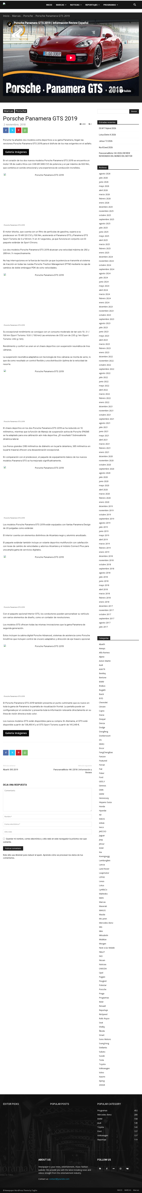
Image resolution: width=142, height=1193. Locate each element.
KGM (101, 848)
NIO (101, 956)
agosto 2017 (104, 622)
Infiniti (101, 823)
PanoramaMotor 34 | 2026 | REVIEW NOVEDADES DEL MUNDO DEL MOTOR (115, 154)
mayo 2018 (104, 585)
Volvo (101, 1072)
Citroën (102, 706)
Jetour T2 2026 (105, 141)
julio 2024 (103, 277)
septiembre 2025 (106, 219)
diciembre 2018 (106, 556)
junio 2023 (103, 331)
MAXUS (102, 910)
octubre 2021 (105, 414)
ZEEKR (102, 1085)
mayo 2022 (104, 385)
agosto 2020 (104, 473)
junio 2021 (103, 431)
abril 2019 (103, 539)
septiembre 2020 (106, 468)
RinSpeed (103, 1014)
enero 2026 (104, 202)
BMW (101, 681)
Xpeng (102, 1080)
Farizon (102, 756)
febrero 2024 (105, 298)
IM (100, 814)
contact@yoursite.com (59, 1179)
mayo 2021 (104, 435)
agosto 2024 (104, 273)
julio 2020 (103, 477)
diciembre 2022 (106, 356)
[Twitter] (12, 130)
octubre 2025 (105, 215)
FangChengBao (106, 752)
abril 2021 (103, 439)
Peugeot (103, 981)
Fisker (101, 773)
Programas (104, 997)
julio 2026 (103, 177)
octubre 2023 (105, 315)
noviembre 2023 (106, 310)
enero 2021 (104, 452)
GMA (101, 789)
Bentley (102, 673)
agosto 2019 (104, 523)
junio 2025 (103, 231)
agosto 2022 (104, 373)
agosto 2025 (104, 223)
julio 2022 (103, 377)
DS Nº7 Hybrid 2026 (107, 128)
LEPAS (102, 877)
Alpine (101, 656)
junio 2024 (103, 281)
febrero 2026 (105, 198)
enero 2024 (104, 302)
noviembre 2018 (106, 560)
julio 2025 (103, 227)
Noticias (102, 964)
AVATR (102, 669)
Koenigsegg (104, 856)
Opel (101, 972)
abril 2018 (103, 589)
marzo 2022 (104, 394)
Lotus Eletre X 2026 (107, 135)
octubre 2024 (105, 265)
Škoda (102, 1031)
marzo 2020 (104, 493)
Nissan (102, 960)
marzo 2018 (104, 593)
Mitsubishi (103, 935)
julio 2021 (103, 427)
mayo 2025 (104, 236)
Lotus (101, 885)
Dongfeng (103, 731)
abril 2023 (103, 340)
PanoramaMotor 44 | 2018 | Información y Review (73, 771)
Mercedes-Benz (106, 922)
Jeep (101, 839)
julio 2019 (103, 527)
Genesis (102, 785)
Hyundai (102, 810)
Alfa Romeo (104, 652)
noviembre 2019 (106, 510)
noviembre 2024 (106, 261)
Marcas (16, 15)
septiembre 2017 (106, 618)
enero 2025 (104, 252)
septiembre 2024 (106, 269)
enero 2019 (104, 552)
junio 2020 (103, 481)
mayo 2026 (104, 186)
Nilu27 (102, 952)
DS (100, 740)
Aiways (102, 648)
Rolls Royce (104, 1018)
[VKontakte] (127, 1168)
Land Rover (104, 868)
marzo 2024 (104, 294)
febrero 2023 (105, 348)
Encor (101, 748)
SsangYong (104, 1043)
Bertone (102, 677)
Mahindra (103, 893)
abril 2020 (103, 489)
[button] (135, 5)
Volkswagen (104, 1068)
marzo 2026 (104, 194)
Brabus (102, 686)
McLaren (103, 918)
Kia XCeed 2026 (106, 147)
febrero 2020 (105, 498)
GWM (101, 794)
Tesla (101, 1060)
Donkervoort (105, 735)
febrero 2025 (105, 248)
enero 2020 (104, 502)
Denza (102, 723)
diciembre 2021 (106, 406)
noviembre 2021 (106, 410)
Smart (101, 1035)
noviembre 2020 (106, 460)
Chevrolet (103, 702)
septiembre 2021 (106, 419)
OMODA (103, 968)
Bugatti (102, 690)
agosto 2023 (104, 323)
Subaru (102, 1051)
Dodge (102, 727)
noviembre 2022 (106, 360)
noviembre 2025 (106, 211)
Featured (103, 760)
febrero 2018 (105, 597)
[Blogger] (100, 1168)
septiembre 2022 (106, 369)
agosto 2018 (104, 572)
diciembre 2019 (106, 506)
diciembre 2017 (106, 606)
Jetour (101, 844)
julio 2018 (103, 577)
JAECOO (102, 831)
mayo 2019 (104, 535)
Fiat (100, 769)
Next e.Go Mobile (107, 947)
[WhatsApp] (25, 130)
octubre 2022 (105, 365)
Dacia (101, 715)
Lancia (102, 864)
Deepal (102, 719)
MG (100, 927)
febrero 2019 (105, 547)
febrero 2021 (105, 448)
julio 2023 (103, 327)
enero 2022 (104, 402)
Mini (101, 931)
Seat (101, 1022)
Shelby (102, 1026)
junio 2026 (103, 182)
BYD (101, 698)
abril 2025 (103, 240)
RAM (101, 1001)
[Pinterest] (18, 130)
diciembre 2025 (106, 207)
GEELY (102, 781)
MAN (101, 898)
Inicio (6, 15)
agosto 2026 (104, 173)
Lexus (101, 881)
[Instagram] (120, 1168)
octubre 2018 (105, 564)
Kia (100, 852)
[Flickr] (113, 1168)
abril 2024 (103, 290)
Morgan (102, 943)
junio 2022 (103, 381)
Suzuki (102, 1056)
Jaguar (102, 835)
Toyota (102, 1064)
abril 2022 (103, 389)
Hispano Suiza (105, 802)
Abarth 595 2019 (10, 769)
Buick (101, 694)
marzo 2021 (104, 444)
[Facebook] (6, 130)
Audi (101, 665)
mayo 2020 (104, 485)
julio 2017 (103, 626)
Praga (101, 993)
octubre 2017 (105, 614)
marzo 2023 (104, 344)
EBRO (101, 744)
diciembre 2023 (106, 306)
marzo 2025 (104, 244)
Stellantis (103, 1047)
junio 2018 (103, 581)
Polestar (102, 985)
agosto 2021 (104, 423)
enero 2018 (104, 602)
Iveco (101, 827)
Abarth (102, 644)
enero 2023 (104, 352)
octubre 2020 (105, 464)
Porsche (28, 15)
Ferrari (102, 765)
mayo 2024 (104, 286)
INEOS (102, 819)
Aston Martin (105, 661)
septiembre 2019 (106, 518)
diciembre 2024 (106, 256)
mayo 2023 (104, 335)
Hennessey (104, 798)
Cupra (101, 710)
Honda (102, 806)
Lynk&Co (103, 889)
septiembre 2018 (106, 568)
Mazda (102, 914)
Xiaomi (102, 1076)
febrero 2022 (105, 398)
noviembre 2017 (106, 610)
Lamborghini (104, 860)
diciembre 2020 (106, 456)
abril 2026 (103, 190)
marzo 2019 (104, 543)
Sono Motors (105, 1039)
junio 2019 (103, 531)
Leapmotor (104, 873)
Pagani (102, 977)
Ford (101, 777)
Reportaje (103, 1010)
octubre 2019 (105, 514)
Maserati (103, 906)
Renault (102, 1006)
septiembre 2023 (106, 319)
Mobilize (102, 939)
